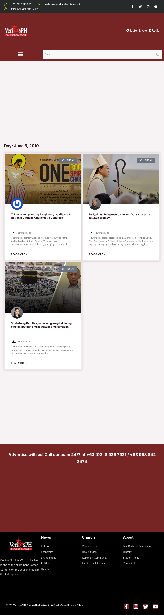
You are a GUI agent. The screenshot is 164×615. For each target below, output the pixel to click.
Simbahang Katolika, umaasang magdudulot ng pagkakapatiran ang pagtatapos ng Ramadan (41, 325)
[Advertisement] (82, 111)
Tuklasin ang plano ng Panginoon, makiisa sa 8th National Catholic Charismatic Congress (42, 216)
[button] (20, 54)
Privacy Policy (75, 605)
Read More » (19, 254)
